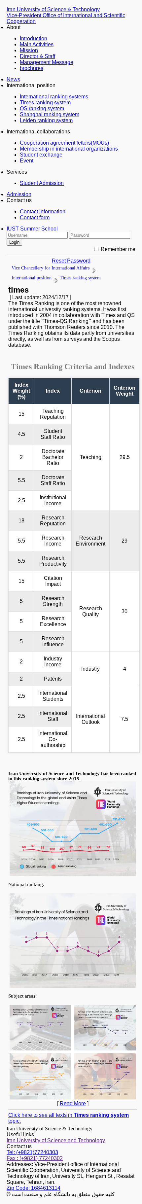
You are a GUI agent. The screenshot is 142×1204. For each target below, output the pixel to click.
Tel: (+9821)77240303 (32, 1152)
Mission (29, 50)
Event (26, 160)
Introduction (33, 38)
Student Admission (42, 183)
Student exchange (41, 155)
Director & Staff (37, 56)
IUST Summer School (32, 228)
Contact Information (42, 211)
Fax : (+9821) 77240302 (35, 1158)
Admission (19, 194)
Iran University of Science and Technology (56, 1140)
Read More (73, 1103)
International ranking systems (54, 96)
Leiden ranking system (46, 120)
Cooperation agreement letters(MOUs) (64, 143)
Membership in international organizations (69, 149)
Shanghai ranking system (49, 114)
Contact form (35, 217)
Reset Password (71, 261)
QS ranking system (42, 108)
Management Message (46, 62)
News (13, 79)
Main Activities (36, 44)
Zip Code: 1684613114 (33, 1188)
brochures (31, 68)
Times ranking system (45, 102)
